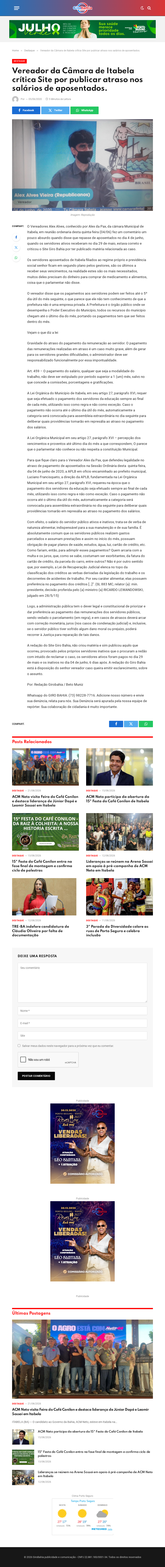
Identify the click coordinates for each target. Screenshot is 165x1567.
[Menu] (16, 8)
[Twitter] (16, 247)
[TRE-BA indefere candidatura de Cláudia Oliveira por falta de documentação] (45, 897)
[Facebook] (16, 237)
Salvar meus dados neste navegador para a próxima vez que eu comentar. (68, 1045)
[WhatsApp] (16, 258)
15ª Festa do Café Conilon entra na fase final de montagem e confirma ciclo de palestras (42, 866)
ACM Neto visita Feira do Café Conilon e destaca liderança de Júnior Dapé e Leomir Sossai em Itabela (45, 801)
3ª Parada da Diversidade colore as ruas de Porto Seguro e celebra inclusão (117, 931)
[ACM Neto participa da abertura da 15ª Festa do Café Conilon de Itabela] (119, 767)
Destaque (19, 61)
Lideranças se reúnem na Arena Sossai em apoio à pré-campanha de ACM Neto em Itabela (119, 866)
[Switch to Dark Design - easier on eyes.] (142, 8)
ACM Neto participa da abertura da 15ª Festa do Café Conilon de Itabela (117, 799)
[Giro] (82, 8)
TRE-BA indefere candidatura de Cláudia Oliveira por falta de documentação (40, 931)
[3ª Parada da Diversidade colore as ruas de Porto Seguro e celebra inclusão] (119, 897)
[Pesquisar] (149, 8)
